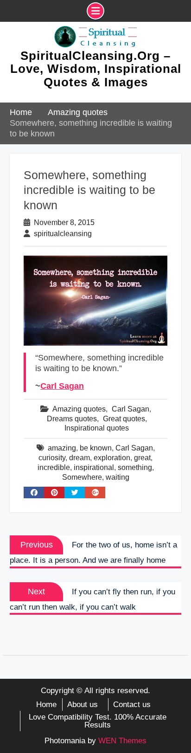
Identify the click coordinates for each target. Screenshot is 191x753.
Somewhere (82, 477)
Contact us (132, 704)
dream (79, 458)
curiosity (51, 458)
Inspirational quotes (96, 428)
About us (82, 704)
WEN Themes (122, 740)
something (135, 467)
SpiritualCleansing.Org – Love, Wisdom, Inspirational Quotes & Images (95, 69)
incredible (54, 467)
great (142, 458)
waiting (117, 477)
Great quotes (124, 419)
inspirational (94, 467)
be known (96, 448)
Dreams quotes (72, 419)
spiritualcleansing (63, 234)
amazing (62, 448)
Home (46, 704)
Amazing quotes (79, 409)
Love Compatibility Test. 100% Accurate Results (97, 721)
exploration (112, 458)
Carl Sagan (62, 386)
